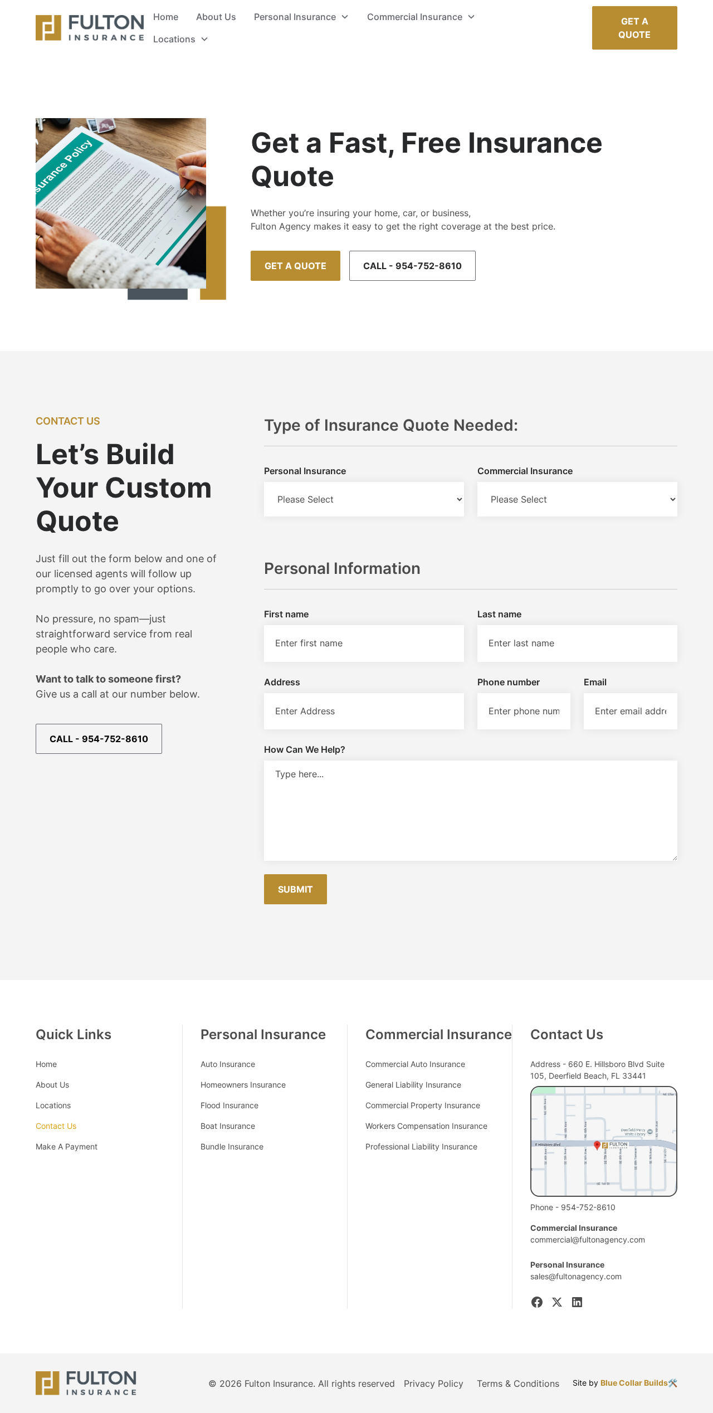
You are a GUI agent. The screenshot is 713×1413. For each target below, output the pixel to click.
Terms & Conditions (518, 1383)
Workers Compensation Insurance (426, 1126)
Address (282, 682)
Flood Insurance (229, 1105)
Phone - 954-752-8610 (573, 1207)
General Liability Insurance (413, 1084)
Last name (499, 614)
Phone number (508, 682)
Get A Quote (634, 28)
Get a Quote (295, 265)
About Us (216, 16)
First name (286, 614)
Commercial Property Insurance (422, 1105)
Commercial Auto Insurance (415, 1064)
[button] (301, 17)
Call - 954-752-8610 (412, 265)
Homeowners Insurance (243, 1084)
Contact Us (56, 1126)
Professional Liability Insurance (421, 1146)
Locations (53, 1105)
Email (595, 682)
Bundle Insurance (232, 1146)
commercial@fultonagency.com (587, 1239)
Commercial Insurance (525, 470)
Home (165, 16)
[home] (90, 28)
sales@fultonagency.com (576, 1276)
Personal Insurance (305, 470)
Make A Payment (66, 1146)
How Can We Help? (304, 749)
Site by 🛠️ (625, 1382)
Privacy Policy (433, 1383)
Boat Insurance (228, 1126)
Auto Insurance (228, 1064)
